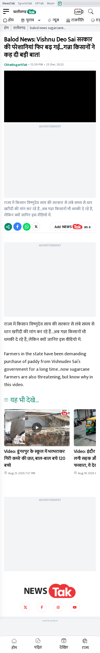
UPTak (39, 3)
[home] (50, 591)
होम (11, 20)
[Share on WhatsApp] (27, 226)
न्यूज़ (56, 20)
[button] (37, 427)
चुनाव (30, 20)
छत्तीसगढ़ (19, 28)
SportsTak (25, 3)
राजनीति (77, 20)
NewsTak (9, 3)
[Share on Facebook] (17, 226)
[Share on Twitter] (36, 226)
